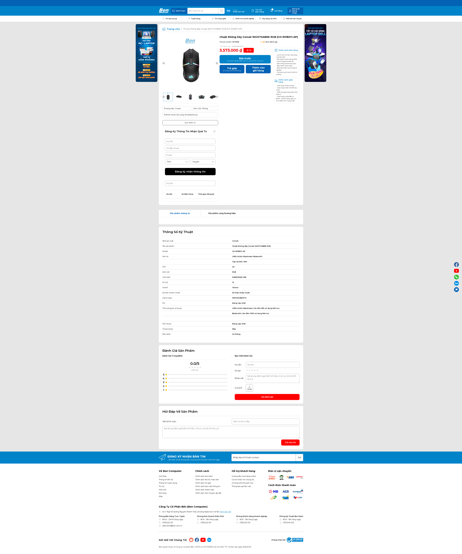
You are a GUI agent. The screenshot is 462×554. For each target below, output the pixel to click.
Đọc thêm (189, 123)
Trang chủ (173, 29)
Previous (163, 63)
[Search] (222, 11)
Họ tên (238, 365)
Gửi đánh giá (267, 397)
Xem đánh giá (271, 42)
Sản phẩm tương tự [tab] (180, 213)
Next (217, 63)
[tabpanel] (231, 220)
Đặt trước (245, 59)
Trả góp (232, 69)
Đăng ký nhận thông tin (190, 171)
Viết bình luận (169, 421)
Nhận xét (239, 378)
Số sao (238, 371)
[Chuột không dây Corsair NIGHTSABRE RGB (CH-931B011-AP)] (168, 97)
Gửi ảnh (238, 388)
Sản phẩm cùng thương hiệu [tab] (222, 213)
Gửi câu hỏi (290, 442)
